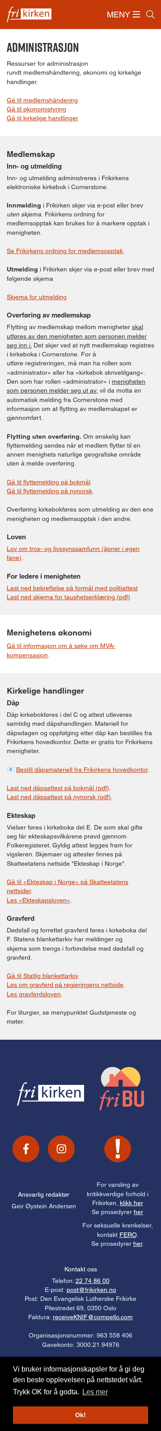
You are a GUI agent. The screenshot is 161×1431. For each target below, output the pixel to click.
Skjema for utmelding (37, 297)
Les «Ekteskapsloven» (38, 900)
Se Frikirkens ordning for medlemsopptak (65, 250)
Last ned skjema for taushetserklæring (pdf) (68, 597)
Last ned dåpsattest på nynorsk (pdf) (59, 796)
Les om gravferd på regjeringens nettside (65, 984)
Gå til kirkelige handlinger (42, 118)
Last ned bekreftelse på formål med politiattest (72, 588)
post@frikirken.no (91, 1289)
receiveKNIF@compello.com (93, 1317)
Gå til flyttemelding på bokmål (48, 482)
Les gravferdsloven (34, 994)
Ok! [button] (80, 1414)
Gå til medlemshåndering (42, 100)
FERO (127, 1234)
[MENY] (136, 14)
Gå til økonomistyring (36, 109)
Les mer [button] (95, 1392)
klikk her (131, 1203)
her (138, 1211)
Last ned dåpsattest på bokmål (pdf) (58, 788)
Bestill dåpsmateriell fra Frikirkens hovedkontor (82, 769)
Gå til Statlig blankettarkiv (42, 975)
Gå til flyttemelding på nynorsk (49, 491)
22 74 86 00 (93, 1280)
